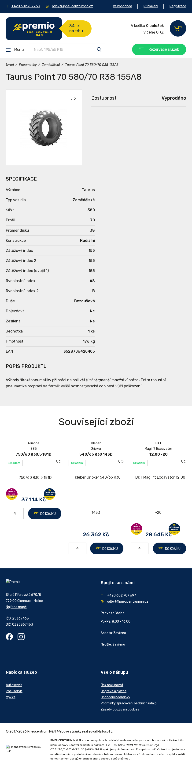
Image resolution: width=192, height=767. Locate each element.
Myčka (10, 697)
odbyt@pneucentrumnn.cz (72, 6)
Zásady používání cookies (120, 709)
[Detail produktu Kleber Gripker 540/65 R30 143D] (96, 495)
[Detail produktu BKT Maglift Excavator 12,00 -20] (158, 495)
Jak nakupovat (112, 685)
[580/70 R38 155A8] (44, 128)
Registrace (178, 6)
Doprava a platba (113, 691)
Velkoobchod (122, 6)
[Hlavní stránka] (34, 28)
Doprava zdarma (49, 494)
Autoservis (14, 685)
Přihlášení (151, 6)
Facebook (9, 636)
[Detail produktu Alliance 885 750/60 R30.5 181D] (33, 477)
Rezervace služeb (163, 49)
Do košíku (48, 514)
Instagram (21, 636)
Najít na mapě (16, 607)
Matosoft (104, 731)
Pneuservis (14, 691)
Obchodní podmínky (115, 697)
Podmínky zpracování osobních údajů (128, 703)
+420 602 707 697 (25, 6)
